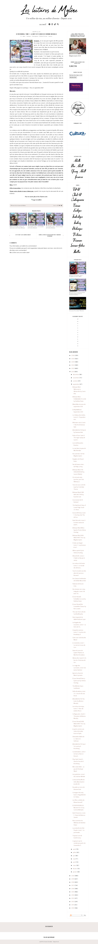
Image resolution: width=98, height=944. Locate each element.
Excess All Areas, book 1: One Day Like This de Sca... (79, 515)
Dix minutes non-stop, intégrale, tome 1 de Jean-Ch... (79, 591)
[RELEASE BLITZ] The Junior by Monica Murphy (79, 701)
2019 (72, 879)
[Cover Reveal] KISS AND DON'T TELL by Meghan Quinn (79, 724)
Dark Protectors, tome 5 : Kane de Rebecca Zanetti (79, 815)
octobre (75, 381)
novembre (76, 378)
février (75, 868)
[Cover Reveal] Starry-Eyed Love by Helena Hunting (79, 681)
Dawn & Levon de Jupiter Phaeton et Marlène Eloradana (78, 653)
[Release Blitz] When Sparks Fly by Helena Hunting (79, 530)
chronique (28, 36)
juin (74, 855)
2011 (72, 905)
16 (77, 337)
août (74, 849)
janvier (75, 872)
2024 (73, 362)
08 (77, 319)
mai (74, 859)
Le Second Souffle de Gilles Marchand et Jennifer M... (79, 782)
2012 (72, 901)
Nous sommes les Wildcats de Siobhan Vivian (79, 823)
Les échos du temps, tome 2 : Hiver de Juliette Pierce (78, 709)
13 (77, 330)
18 (77, 341)
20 (77, 345)
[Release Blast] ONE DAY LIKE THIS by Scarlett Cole (78, 495)
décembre (76, 374)
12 (77, 328)
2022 (73, 368)
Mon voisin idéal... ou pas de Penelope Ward (78, 769)
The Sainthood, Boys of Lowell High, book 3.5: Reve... (79, 507)
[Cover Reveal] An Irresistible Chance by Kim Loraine (79, 606)
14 (77, 332)
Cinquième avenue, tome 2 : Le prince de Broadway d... (79, 632)
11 (77, 325)
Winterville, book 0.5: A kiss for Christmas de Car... (79, 660)
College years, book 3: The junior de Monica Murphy (79, 716)
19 (77, 343)
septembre (76, 384)
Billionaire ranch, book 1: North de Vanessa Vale (79, 425)
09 (77, 321)
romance (50, 36)
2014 (72, 895)
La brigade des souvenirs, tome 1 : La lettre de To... (79, 625)
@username (51, 937)
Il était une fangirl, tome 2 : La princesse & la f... (79, 545)
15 (77, 334)
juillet (74, 852)
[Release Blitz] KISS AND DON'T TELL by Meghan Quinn (79, 538)
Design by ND (56, 941)
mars (74, 865)
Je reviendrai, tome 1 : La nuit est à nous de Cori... (79, 645)
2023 (73, 365)
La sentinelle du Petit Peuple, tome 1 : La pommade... (78, 830)
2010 (72, 908)
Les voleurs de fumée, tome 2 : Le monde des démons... (79, 566)
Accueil (42, 24)
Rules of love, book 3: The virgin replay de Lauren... (79, 438)
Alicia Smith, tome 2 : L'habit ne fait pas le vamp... (79, 558)
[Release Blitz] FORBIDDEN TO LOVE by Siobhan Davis (79, 399)
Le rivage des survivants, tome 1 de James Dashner (79, 668)
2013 (72, 898)
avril (74, 862)
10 (77, 323)
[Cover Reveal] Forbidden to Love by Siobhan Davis (79, 599)
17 (77, 339)
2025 (73, 358)
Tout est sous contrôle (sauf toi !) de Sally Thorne (79, 487)
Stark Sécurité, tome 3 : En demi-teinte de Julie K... (79, 523)
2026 (73, 355)
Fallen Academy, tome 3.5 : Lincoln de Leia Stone (79, 694)
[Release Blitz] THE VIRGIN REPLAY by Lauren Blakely (78, 472)
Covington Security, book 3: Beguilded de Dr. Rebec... (79, 795)
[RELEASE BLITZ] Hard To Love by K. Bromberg (79, 746)
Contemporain (35, 36)
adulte (24, 36)
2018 (72, 882)
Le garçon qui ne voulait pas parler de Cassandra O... (79, 843)
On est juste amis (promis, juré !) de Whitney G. (78, 479)
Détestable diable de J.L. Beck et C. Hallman (78, 739)
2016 (72, 888)
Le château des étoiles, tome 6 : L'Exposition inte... (79, 417)
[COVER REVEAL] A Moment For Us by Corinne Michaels (78, 808)
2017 (72, 885)
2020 (73, 876)
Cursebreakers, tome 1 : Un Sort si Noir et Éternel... (79, 754)
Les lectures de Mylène (49, 10)
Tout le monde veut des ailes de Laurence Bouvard (79, 573)
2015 (72, 892)
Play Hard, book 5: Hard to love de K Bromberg (78, 761)
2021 (72, 371)
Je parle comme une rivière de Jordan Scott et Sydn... (78, 731)
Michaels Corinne (43, 36)
